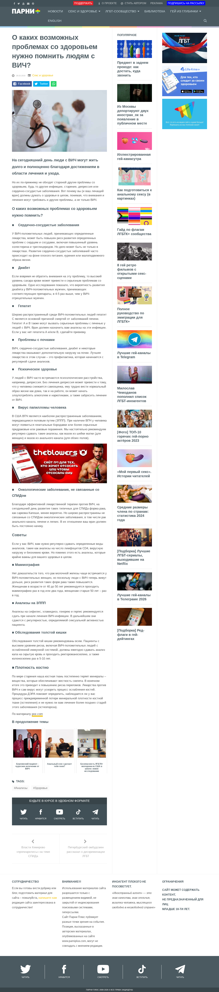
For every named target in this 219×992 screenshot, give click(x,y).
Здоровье (41, 788)
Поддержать (83, 3)
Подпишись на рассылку (186, 3)
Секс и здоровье (82, 11)
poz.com (37, 714)
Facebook (24, 83)
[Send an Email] (28, 3)
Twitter (44, 83)
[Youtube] (23, 3)
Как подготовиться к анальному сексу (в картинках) (134, 194)
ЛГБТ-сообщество (120, 11)
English (54, 20)
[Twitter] (19, 3)
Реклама (156, 3)
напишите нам (47, 897)
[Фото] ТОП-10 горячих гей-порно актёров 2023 (133, 436)
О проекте (109, 3)
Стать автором (135, 3)
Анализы (21, 788)
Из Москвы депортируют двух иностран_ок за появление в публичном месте (133, 115)
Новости (55, 11)
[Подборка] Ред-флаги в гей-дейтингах (130, 634)
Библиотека (154, 11)
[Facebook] (15, 3)
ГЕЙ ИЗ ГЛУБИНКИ (184, 11)
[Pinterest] (33, 3)
